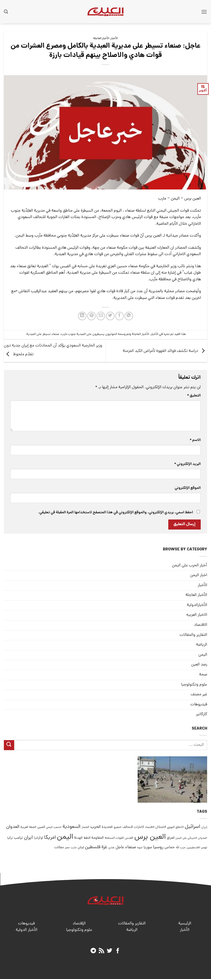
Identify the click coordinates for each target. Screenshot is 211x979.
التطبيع (117, 827)
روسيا (158, 847)
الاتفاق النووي (175, 827)
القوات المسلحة (114, 838)
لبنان (81, 847)
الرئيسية (184, 924)
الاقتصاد (200, 625)
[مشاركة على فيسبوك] (119, 316)
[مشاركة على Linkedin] (82, 316)
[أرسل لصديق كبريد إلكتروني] (100, 316)
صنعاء (130, 847)
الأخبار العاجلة (101, 38)
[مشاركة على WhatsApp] (129, 316)
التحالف (127, 827)
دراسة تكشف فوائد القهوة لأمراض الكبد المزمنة (161, 351)
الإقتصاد (79, 924)
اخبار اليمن (198, 575)
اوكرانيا (38, 838)
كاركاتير (201, 714)
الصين (41, 827)
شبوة (140, 848)
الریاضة (201, 645)
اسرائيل (192, 827)
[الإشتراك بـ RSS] (101, 951)
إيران (204, 827)
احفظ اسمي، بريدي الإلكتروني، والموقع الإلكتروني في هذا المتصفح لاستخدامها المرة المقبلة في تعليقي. (115, 512)
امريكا (50, 838)
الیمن (202, 655)
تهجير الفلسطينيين (197, 848)
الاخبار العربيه (196, 615)
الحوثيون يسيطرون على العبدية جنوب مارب (89, 334)
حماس (169, 848)
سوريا (148, 848)
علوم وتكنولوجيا (194, 685)
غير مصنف (199, 694)
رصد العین (199, 665)
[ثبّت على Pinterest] (91, 316)
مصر (67, 847)
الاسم (195, 440)
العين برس (150, 837)
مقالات (59, 847)
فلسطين (92, 847)
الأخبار (114, 38)
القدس (129, 838)
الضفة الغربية (28, 827)
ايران (28, 838)
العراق (170, 838)
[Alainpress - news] (105, 11)
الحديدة (107, 827)
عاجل (120, 847)
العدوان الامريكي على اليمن (191, 838)
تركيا (10, 838)
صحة (203, 675)
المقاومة (97, 838)
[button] (204, 11)
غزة (104, 847)
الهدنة (78, 838)
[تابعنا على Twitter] (109, 951)
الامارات (139, 827)
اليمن (65, 837)
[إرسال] (9, 745)
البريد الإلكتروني (187, 464)
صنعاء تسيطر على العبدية (43, 334)
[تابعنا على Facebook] (117, 951)
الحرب (95, 827)
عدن (111, 847)
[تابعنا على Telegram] (93, 951)
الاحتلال (160, 827)
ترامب (18, 838)
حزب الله (181, 848)
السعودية (72, 827)
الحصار (85, 827)
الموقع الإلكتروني (188, 488)
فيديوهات (198, 704)
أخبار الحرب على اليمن (189, 565)
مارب (74, 848)
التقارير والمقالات (193, 635)
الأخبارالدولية (197, 605)
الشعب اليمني (53, 827)
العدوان (12, 827)
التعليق (194, 395)
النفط (87, 838)
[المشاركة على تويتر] (110, 316)
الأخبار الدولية (26, 930)
